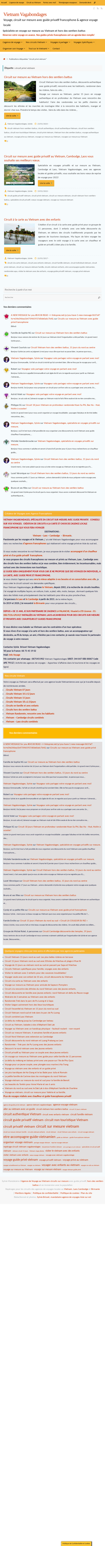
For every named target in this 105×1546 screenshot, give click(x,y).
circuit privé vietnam (45, 133)
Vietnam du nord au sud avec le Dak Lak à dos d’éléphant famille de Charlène (41, 1088)
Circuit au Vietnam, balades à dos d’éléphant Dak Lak (30, 1025)
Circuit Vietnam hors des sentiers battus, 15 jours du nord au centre (63, 347)
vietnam (7, 1151)
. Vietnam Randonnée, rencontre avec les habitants (29, 714)
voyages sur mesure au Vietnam (74, 137)
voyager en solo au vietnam (90, 1165)
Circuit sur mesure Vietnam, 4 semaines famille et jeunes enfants (35, 1033)
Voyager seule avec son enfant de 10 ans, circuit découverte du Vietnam (39, 977)
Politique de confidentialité (45, 1193)
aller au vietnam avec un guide (19, 1109)
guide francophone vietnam (80, 1137)
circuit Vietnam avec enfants (67, 1132)
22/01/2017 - (43, 258)
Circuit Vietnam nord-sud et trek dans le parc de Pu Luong (32, 1013)
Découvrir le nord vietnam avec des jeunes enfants (28, 1048)
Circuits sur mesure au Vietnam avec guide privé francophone (57, 910)
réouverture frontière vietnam (52, 1147)
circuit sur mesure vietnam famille (30, 267)
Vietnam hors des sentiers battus (67, 133)
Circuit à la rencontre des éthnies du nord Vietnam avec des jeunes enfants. (40, 989)
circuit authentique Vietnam (66, 128)
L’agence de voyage (16, 3)
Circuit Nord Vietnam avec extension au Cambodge (29, 1037)
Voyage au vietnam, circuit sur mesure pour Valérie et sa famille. (35, 1092)
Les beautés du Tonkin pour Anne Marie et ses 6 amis (30, 1084)
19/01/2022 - (43, 191)
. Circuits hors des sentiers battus (21, 710)
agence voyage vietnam (65, 1104)
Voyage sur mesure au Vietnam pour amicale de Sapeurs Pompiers (36, 985)
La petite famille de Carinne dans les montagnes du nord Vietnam (36, 1076)
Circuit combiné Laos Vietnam (19, 1017)
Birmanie (67, 536)
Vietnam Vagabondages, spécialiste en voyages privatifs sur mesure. (68, 845)
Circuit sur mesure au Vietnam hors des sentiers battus (38, 77)
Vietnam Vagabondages (25, 14)
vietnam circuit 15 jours (20, 1151)
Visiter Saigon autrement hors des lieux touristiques (29, 1005)
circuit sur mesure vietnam (60, 196)
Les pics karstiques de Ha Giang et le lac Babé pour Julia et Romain (36, 1072)
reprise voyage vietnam (59, 1143)
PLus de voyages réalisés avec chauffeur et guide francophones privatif (37, 1096)
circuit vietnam (51, 1132)
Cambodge (55, 536)
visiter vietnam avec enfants (15, 1155)
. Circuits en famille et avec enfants (22, 706)
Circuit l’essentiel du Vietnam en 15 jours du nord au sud (31, 1009)
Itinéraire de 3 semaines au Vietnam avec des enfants (30, 997)
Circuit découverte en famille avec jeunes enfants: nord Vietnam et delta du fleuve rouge (47, 993)
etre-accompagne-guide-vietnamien (80, 267)
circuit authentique (46, 128)
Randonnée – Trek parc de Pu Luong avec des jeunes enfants (33, 1044)
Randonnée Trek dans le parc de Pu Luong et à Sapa (29, 1001)
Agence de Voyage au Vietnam (35, 1181)
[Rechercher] (95, 2)
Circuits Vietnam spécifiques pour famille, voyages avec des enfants (37, 969)
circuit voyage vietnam (86, 1132)
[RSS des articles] (102, 8)
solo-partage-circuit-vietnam (72, 1147)
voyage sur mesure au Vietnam (47, 137)
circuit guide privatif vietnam (19, 196)
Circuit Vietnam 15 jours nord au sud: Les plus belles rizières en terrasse (39, 957)
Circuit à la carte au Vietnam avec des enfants (32, 219)
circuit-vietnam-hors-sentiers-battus (22, 128)
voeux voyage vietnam (40, 200)
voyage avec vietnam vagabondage (60, 1155)
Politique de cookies (69, 1193)
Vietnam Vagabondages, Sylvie (19, 124)
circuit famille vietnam (61, 263)
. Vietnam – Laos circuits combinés (21, 722)
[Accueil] (4, 59)
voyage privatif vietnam (50, 1160)
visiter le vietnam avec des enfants (32, 271)
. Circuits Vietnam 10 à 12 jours (20, 694)
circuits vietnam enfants (54, 267)
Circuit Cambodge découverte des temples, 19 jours (67, 931)
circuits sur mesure (59, 1181)
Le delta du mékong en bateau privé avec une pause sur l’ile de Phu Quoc (39, 1060)
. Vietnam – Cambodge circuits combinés (24, 718)
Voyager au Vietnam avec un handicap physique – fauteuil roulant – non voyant (42, 1029)
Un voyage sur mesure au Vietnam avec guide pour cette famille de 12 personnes (43, 1056)
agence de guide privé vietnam (14, 1105)
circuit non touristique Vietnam (23, 133)
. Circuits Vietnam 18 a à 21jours (20, 702)
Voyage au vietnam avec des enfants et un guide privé (30, 1068)
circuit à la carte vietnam (17, 263)
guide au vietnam (62, 1137)
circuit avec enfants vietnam (39, 263)
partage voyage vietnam (42, 1143)
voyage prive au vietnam (24, 137)
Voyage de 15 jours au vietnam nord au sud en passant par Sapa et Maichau (41, 965)
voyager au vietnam (33, 1165)
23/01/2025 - (43, 124)
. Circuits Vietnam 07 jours (17, 690)
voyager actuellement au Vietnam (14, 1165)
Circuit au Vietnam (34, 3)
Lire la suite (11, 116)
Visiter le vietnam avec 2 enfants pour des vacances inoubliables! (35, 973)
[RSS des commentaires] (98, 8)
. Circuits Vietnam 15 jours (17, 698)
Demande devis (85, 3)
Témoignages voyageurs (68, 3)
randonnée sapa (10, 271)
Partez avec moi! (49, 3)
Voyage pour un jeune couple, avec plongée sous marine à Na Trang (36, 1064)
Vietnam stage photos (36, 1151)
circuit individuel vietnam (81, 263)
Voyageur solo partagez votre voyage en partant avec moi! (71, 358)
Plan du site (86, 1193)
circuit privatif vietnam (19, 1126)
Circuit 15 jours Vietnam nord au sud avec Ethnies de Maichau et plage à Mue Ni (43, 961)
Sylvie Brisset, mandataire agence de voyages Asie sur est (64, 1197)
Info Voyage (14, 655)
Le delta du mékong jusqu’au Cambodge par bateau (29, 1021)
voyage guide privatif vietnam (59, 271)
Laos (45, 536)
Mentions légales (22, 1193)
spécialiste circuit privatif (20, 200)
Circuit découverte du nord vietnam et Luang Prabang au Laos (34, 1040)
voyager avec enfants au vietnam (61, 1165)
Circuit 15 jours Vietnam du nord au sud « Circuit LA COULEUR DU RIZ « (54, 921)
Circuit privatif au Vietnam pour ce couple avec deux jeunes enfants (36, 1052)
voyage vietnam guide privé (71, 1170)
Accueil (4, 3)
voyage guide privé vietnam (20, 1159)
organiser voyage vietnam (18, 1142)
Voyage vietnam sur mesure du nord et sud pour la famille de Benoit (37, 1080)
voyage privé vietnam (81, 271)
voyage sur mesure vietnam (62, 200)
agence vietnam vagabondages (39, 1105)
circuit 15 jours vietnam (78, 1109)
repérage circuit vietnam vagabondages (22, 1147)
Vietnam (37, 536)
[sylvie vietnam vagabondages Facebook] (94, 8)
